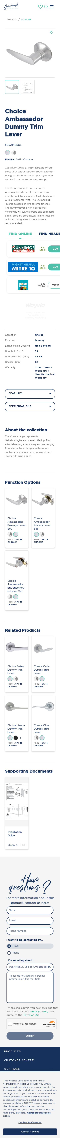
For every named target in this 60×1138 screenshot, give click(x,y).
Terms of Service (35, 315)
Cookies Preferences (30, 1123)
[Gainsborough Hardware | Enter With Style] (10, 9)
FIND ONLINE (20, 234)
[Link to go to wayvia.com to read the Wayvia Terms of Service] (36, 304)
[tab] (20, 234)
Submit (30, 1036)
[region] (30, 1104)
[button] (51, 32)
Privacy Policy (39, 1011)
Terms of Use (31, 1015)
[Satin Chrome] (7, 152)
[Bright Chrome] (13, 152)
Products (12, 20)
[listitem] (12, 87)
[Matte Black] (15, 737)
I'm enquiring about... (21, 960)
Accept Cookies (30, 1132)
